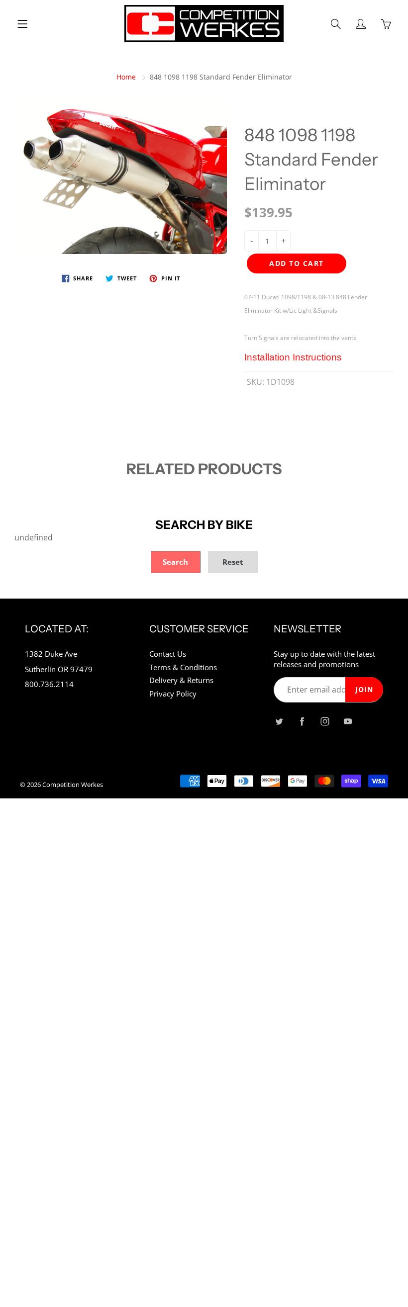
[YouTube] (347, 721)
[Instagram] (324, 721)
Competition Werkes (72, 784)
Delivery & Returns (181, 680)
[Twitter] (279, 721)
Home (126, 77)
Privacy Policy (173, 693)
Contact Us (167, 654)
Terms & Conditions (183, 667)
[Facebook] (301, 721)
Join (364, 689)
